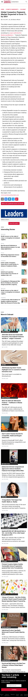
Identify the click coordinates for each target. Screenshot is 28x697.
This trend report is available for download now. (12, 375)
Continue (14, 689)
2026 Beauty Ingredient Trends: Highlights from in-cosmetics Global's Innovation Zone (14, 369)
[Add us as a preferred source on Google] (16, 199)
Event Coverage (6, 331)
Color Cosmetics (6, 627)
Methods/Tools (6, 463)
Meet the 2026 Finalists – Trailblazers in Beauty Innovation (12, 402)
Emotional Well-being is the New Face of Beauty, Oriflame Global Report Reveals (13, 665)
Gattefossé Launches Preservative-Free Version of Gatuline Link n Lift (9, 273)
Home (2, 9)
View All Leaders (14, 223)
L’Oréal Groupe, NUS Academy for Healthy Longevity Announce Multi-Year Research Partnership (10, 301)
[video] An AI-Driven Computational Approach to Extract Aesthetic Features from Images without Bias (13, 468)
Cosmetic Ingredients (12, 9)
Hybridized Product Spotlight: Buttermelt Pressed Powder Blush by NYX (13, 632)
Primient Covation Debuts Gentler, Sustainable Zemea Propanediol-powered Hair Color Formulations (12, 566)
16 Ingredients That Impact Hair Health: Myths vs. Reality (12, 501)
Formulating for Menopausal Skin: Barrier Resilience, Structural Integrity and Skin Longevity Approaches (10, 282)
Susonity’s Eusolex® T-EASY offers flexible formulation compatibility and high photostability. (14, 442)
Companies (3, 260)
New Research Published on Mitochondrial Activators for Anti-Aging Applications (10, 247)
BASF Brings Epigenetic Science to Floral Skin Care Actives (10, 255)
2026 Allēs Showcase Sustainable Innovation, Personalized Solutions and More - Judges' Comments (13, 336)
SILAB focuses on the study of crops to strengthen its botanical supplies (10, 238)
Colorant (23, 9)
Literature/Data (6, 660)
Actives (2, 243)
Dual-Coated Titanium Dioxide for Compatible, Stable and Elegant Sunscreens (12, 435)
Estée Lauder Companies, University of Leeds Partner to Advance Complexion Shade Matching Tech (9, 264)
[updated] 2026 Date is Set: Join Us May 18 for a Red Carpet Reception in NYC (14, 533)
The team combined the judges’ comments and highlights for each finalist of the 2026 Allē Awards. (12, 343)
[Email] (2, 199)
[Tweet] (13, 199)
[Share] (5, 199)
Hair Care (4, 497)
